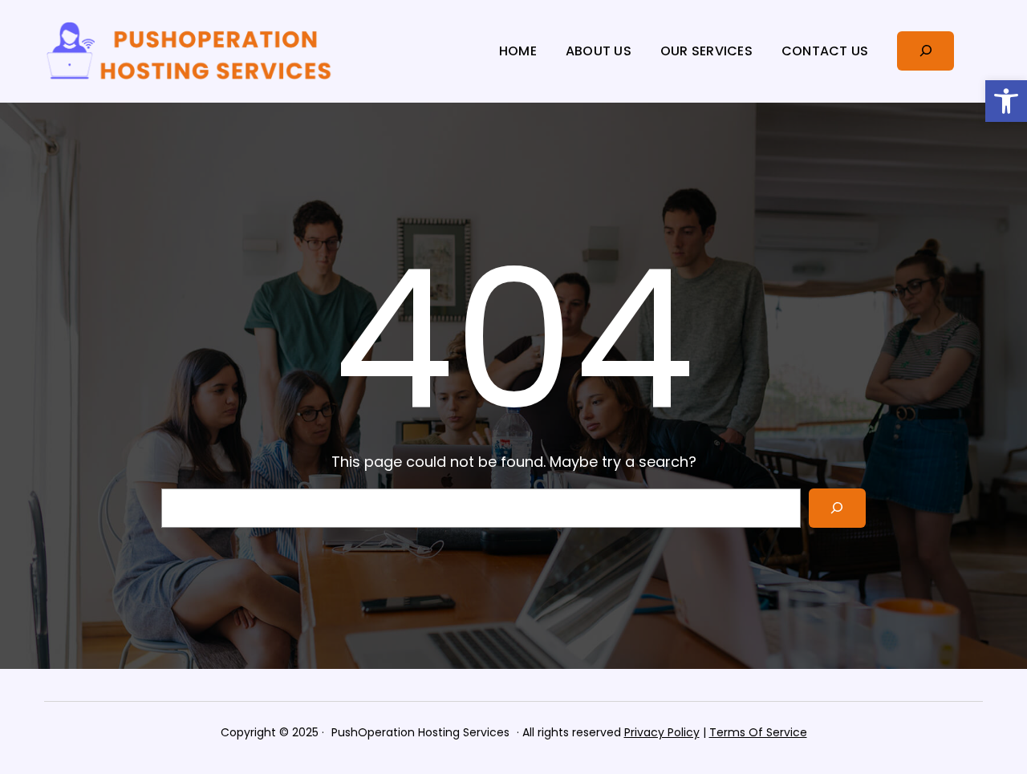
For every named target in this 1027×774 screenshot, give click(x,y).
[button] (1006, 101)
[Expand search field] (925, 51)
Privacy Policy (662, 732)
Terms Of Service (758, 732)
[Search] (837, 508)
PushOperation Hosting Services (420, 732)
